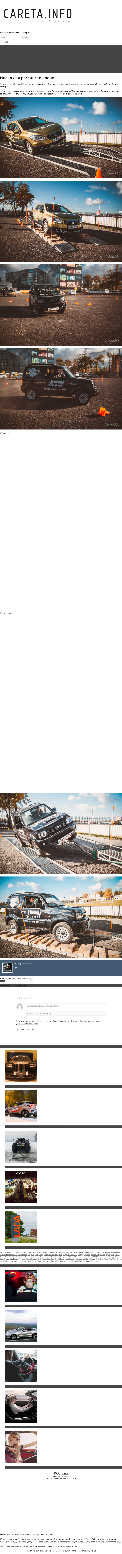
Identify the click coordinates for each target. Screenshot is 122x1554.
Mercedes (83, 1257)
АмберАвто (41, 1261)
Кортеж (69, 1261)
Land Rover (39, 1257)
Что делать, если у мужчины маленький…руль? (28, 1386)
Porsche (22, 1259)
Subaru (87, 1259)
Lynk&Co (70, 1257)
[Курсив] (30, 1013)
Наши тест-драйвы (17, 54)
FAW (20, 1255)
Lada (23, 1257)
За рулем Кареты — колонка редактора (25, 59)
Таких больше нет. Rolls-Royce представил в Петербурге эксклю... (37, 1086)
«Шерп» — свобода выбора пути (20, 1167)
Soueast (72, 1259)
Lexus (47, 1257)
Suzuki (2, 981)
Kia (19, 1257)
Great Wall (54, 1255)
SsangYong (79, 1259)
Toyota (119, 1259)
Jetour (2, 1257)
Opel (8, 1259)
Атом (48, 1261)
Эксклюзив (14, 56)
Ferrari (24, 1255)
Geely (41, 1255)
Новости (13, 52)
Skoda (61, 1259)
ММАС (12, 67)
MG (88, 1257)
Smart (66, 1259)
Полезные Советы (17, 65)
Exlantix (14, 1255)
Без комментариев (26, 979)
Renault (34, 1259)
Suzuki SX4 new (21, 84)
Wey (25, 1261)
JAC (97, 1255)
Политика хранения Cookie (38, 1550)
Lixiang (57, 1257)
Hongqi (80, 1255)
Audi (12, 1253)
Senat (57, 1259)
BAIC (26, 1253)
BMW (47, 1253)
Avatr (21, 1253)
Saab (49, 1259)
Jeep (112, 1255)
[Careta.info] (38, 26)
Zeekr (34, 1261)
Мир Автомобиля (84, 1261)
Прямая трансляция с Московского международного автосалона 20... (38, 1207)
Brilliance (53, 1253)
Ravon (28, 1259)
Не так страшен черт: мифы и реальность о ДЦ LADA (30, 1247)
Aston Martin (5, 1253)
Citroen (87, 1253)
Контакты (9, 69)
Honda (74, 1255)
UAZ (2, 1261)
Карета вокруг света (18, 63)
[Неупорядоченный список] (44, 1013)
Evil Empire (115, 1253)
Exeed (8, 1255)
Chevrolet (80, 1253)
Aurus (16, 1253)
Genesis (47, 1255)
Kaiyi (11, 1257)
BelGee (35, 1253)
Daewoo (98, 1253)
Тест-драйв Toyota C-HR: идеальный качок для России (31, 1126)
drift (108, 1253)
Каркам (63, 1261)
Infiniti (93, 1255)
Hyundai (87, 1255)
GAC (36, 1255)
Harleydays (62, 1255)
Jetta (6, 1257)
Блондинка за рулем (18, 61)
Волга (53, 1261)
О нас (7, 71)
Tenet (102, 1259)
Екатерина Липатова (24, 964)
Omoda (2, 1259)
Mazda (76, 1257)
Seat (52, 1259)
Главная (8, 46)
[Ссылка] (50, 1013)
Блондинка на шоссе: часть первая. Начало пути (28, 1427)
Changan (67, 1253)
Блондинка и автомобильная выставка (23, 1467)
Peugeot (16, 1259)
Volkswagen (8, 1261)
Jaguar (108, 1255)
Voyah (21, 1261)
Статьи (7, 48)
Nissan (117, 1257)
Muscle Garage (109, 1257)
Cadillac (61, 1253)
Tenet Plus (108, 1259)
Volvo (16, 1261)
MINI (93, 1257)
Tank (97, 1259)
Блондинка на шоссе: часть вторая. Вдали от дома (29, 1346)
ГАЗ (57, 1261)
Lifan (52, 1257)
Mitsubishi (99, 1257)
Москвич (94, 1261)
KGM (15, 1257)
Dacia (92, 1253)
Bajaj (31, 1253)
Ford (32, 1255)
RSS (6, 42)
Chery (73, 1253)
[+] (54, 1013)
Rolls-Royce (42, 1259)
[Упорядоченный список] (40, 1013)
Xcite (30, 1261)
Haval (69, 1255)
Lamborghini (30, 1257)
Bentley (42, 1253)
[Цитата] (47, 1013)
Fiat (29, 1255)
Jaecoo (102, 1255)
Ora (11, 1259)
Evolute (3, 1255)
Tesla (114, 1259)
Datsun (104, 1253)
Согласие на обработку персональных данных (74, 1550)
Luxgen (63, 1257)
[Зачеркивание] (37, 1013)
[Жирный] (27, 1013)
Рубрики (8, 50)
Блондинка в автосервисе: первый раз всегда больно (30, 1306)
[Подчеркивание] (34, 1013)
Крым (74, 1261)
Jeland (117, 1255)
